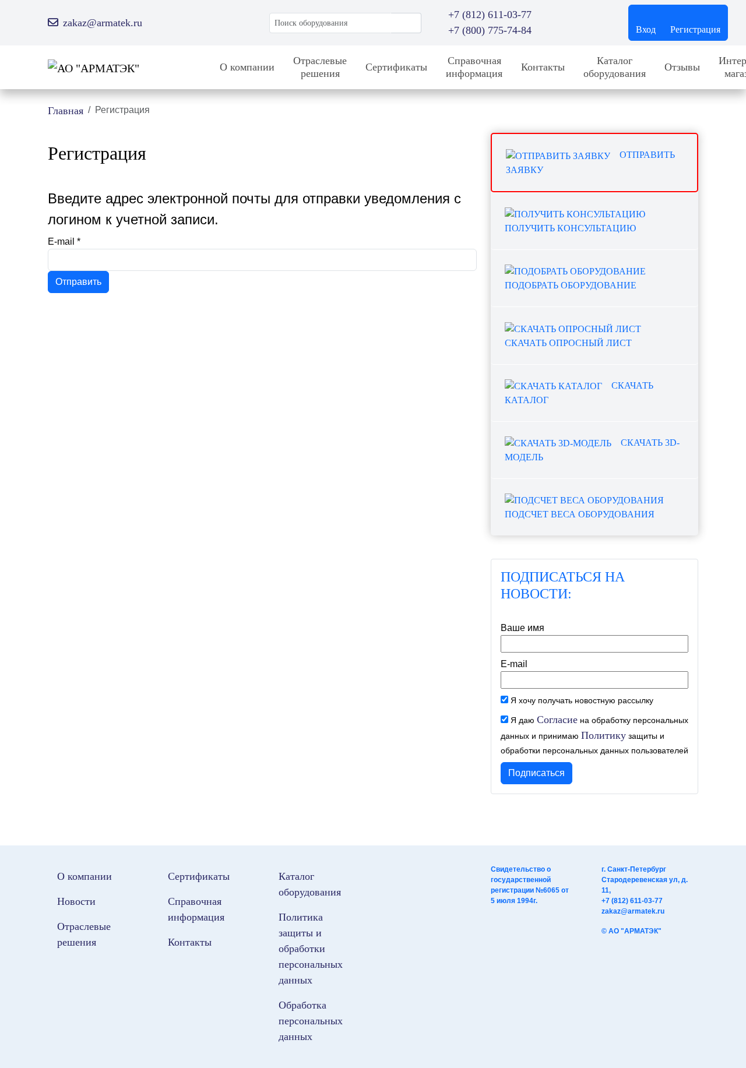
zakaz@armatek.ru (632, 911)
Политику (603, 735)
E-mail (64, 241)
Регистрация (695, 29)
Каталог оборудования (614, 67)
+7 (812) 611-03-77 (632, 901)
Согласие (557, 719)
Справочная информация (474, 67)
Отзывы (682, 67)
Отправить (78, 282)
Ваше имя (522, 628)
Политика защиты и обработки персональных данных (311, 948)
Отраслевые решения (320, 67)
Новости (76, 901)
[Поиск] (405, 23)
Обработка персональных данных (311, 1020)
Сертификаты (396, 67)
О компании (247, 67)
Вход (646, 29)
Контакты (543, 67)
